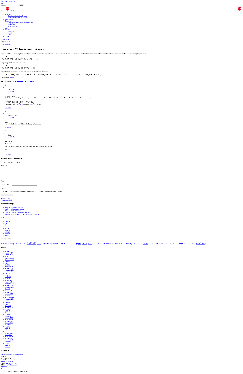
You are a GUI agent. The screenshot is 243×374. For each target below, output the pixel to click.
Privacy (108, 243)
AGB (10, 33)
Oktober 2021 (9, 285)
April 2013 (8, 314)
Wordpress (207, 243)
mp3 (97, 243)
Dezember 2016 (9, 297)
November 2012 (9, 321)
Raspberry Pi (118, 243)
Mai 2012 (7, 331)
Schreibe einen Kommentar (23, 81)
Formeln (67, 243)
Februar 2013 (9, 318)
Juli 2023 (7, 261)
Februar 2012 (9, 333)
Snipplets (7, 230)
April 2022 (8, 277)
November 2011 (9, 338)
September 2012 (9, 324)
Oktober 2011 (9, 340)
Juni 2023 (7, 263)
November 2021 (9, 283)
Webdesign (8, 14)
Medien (94, 243)
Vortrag (194, 243)
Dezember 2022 (9, 266)
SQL (157, 244)
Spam (153, 243)
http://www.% (20, 104)
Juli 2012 (7, 328)
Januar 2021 (8, 290)
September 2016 (9, 299)
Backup (11, 244)
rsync (124, 243)
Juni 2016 (7, 304)
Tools (171, 243)
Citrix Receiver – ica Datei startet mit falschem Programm (22, 214)
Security (7, 228)
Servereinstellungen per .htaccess (18, 17)
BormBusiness (9, 19)
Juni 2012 (7, 330)
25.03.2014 (11, 137)
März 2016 (8, 306)
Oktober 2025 (9, 251)
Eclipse (46, 244)
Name (3, 181)
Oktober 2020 (9, 292)
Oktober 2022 (9, 268)
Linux (6, 223)
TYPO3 (181, 243)
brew (21, 243)
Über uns (7, 29)
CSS (39, 243)
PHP (6, 226)
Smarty (146, 243)
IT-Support (8, 21)
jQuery (78, 243)
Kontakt (7, 36)
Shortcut (140, 243)
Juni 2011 (7, 347)
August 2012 (8, 326)
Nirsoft (100, 243)
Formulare (72, 243)
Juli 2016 (7, 302)
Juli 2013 (7, 311)
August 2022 (8, 272)
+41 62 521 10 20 (11, 363)
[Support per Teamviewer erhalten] (239, 11)
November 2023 (9, 260)
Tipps (168, 243)
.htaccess (11, 77)
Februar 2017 (9, 294)
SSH (160, 243)
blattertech (6, 41)
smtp (150, 243)
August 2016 (8, 301)
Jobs (9, 34)
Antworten (8, 108)
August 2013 (8, 309)
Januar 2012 (8, 335)
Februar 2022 (9, 280)
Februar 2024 (9, 254)
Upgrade (189, 243)
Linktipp (7, 221)
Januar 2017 (8, 295)
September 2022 (9, 270)
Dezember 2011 (9, 336)
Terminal (164, 243)
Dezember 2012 (9, 319)
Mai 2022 (7, 275)
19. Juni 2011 (5, 39)
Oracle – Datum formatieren (13, 211)
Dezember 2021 (9, 282)
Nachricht (4, 165)
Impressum (11, 31)
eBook (42, 243)
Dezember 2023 (9, 258)
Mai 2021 (7, 289)
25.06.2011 (11, 91)
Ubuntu (185, 243)
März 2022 (8, 278)
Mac (6, 225)
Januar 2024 (8, 256)
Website (3, 188)
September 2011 (9, 341)
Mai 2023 (7, 265)
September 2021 (9, 287)
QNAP (112, 243)
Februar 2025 (9, 253)
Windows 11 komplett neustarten (14, 209)
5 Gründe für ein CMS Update (17, 16)
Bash (16, 243)
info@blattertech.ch (11, 365)
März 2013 (8, 316)
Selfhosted (135, 243)
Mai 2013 (7, 312)
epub (59, 243)
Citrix (24, 243)
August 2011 (8, 343)
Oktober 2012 (9, 323)
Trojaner (175, 243)
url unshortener (12, 26)
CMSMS (31, 243)
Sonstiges (7, 232)
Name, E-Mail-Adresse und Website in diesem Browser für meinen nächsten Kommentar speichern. (33, 191)
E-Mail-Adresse (6, 184)
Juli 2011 (7, 345)
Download (11, 24)
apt (8, 243)
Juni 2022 (7, 273)
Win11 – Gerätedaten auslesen (14, 207)
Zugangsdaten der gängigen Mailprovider (20, 22)
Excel (63, 244)
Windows (7, 235)
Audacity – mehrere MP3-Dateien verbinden (18, 212)
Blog (6, 28)
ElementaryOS (54, 243)
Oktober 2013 (9, 307)
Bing (19, 243)
